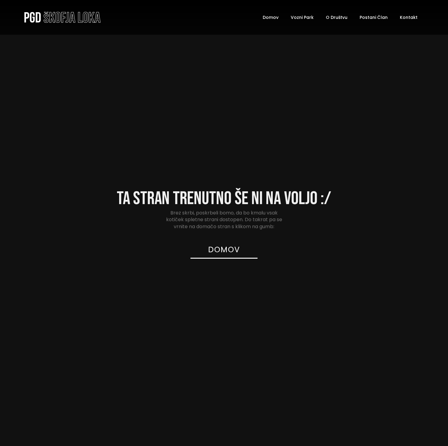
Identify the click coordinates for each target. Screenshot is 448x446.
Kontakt (409, 17)
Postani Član (374, 17)
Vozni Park (302, 17)
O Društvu (336, 17)
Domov (271, 17)
